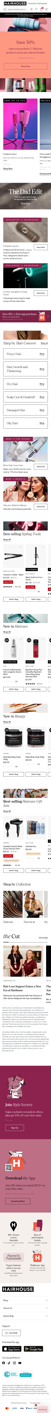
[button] (42, 1409)
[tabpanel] (25, 562)
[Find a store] (31, 9)
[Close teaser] (36, 1405)
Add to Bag (13, 599)
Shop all (44, 343)
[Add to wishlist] (21, 547)
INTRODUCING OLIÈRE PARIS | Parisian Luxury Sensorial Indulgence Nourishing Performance (25, 15)
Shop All (7, 539)
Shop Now (25, 66)
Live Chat (13, 1333)
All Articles (43, 938)
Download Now (18, 1201)
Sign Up (14, 1127)
